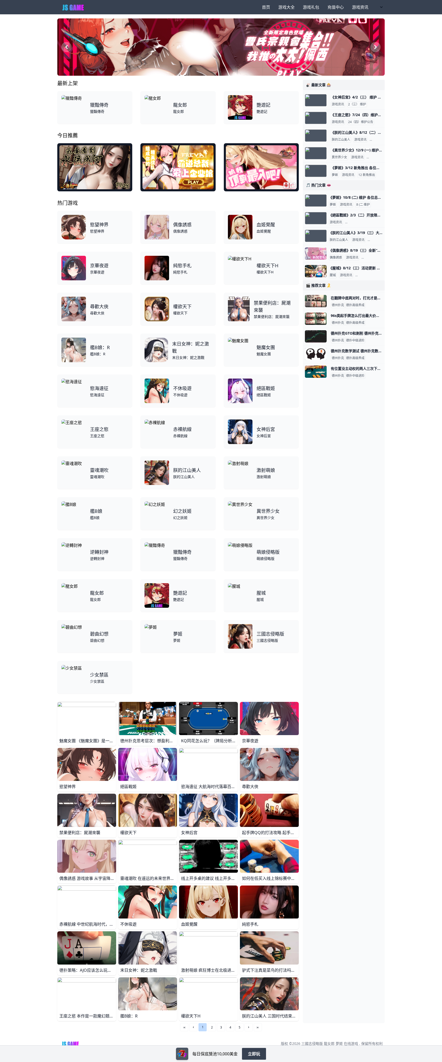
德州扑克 (338, 305)
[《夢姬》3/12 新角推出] (316, 171)
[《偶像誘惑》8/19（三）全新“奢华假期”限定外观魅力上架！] (316, 253)
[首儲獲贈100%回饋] (182, 1054)
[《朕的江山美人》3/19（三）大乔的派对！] (316, 236)
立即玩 (254, 1054)
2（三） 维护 (357, 104)
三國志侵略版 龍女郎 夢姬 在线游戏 (329, 1043)
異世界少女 (339, 157)
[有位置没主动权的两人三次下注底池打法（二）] (316, 372)
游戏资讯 (360, 7)
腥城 (333, 275)
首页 (266, 7)
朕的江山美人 (341, 140)
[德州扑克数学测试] (316, 354)
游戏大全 (286, 7)
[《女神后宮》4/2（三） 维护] (316, 100)
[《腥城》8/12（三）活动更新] (316, 271)
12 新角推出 (366, 175)
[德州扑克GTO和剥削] (316, 336)
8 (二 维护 (363, 205)
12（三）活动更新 (368, 275)
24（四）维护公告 (360, 122)
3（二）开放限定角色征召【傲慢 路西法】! (375, 222)
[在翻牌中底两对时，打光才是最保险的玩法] (316, 301)
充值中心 (335, 7)
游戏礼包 (311, 7)
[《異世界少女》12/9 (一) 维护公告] (316, 153)
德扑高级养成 (355, 305)
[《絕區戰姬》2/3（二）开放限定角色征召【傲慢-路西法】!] (316, 218)
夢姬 (335, 175)
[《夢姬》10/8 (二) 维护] (316, 200)
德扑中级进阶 (355, 340)
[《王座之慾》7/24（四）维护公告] (316, 118)
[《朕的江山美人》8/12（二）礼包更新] (316, 135)
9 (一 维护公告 (377, 157)
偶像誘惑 (336, 258)
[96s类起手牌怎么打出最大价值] (316, 319)
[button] (193, 1027)
